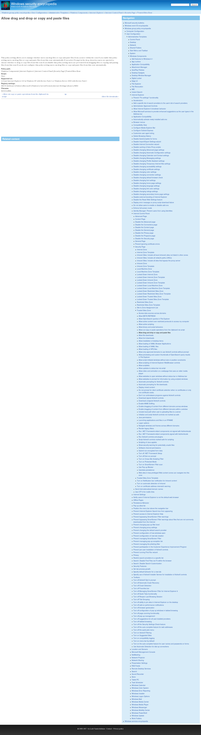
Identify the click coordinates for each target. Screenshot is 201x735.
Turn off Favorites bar (141, 588)
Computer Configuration (135, 31)
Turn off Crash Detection (142, 585)
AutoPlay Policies (138, 70)
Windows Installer (138, 693)
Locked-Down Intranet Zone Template (151, 282)
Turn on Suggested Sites (142, 635)
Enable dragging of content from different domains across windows (163, 406)
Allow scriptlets (144, 365)
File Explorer (136, 84)
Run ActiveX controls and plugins (151, 437)
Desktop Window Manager (141, 75)
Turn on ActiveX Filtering (142, 632)
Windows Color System (140, 688)
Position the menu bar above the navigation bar (150, 508)
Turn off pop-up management (144, 616)
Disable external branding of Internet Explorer (150, 197)
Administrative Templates (59, 13)
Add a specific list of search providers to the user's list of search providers (160, 103)
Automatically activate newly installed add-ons (150, 119)
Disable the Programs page (145, 235)
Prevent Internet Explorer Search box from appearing (153, 511)
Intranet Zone (142, 263)
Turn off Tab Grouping (141, 599)
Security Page (130, 13)
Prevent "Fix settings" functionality (145, 97)
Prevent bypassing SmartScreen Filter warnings (150, 517)
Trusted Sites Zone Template (147, 478)
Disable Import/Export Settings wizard (147, 141)
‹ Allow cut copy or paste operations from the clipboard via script (25, 95)
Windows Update (138, 715)
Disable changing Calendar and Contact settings (151, 155)
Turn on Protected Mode (148, 461)
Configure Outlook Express (143, 130)
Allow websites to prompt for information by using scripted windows (163, 379)
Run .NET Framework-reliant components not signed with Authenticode (165, 431)
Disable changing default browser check (148, 177)
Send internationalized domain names (149, 489)
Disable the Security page (144, 238)
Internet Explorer (97, 13)
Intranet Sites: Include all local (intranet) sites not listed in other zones (162, 255)
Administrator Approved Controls (145, 106)
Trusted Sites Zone (144, 13)
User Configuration (39, 13)
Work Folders (137, 718)
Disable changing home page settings (147, 183)
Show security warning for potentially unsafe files (156, 445)
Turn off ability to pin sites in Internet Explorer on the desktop (155, 602)
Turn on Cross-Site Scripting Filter (151, 459)
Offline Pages (138, 500)
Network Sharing (138, 660)
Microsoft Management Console (143, 652)
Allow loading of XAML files (148, 346)
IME (133, 89)
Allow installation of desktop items (151, 341)
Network (133, 45)
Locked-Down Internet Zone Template (151, 277)
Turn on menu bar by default (143, 641)
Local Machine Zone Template (148, 271)
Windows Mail (137, 699)
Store (134, 677)
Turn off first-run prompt (147, 456)
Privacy (136, 555)
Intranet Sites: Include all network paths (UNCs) (154, 258)
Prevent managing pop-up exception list (148, 541)
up (66, 94)
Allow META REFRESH (147, 316)
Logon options (144, 423)
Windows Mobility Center (141, 710)
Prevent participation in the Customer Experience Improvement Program (160, 547)
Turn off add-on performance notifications (148, 605)
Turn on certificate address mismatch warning (153, 486)
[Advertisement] (60, 38)
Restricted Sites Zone (145, 302)
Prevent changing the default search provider (150, 530)
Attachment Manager (139, 67)
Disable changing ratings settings (145, 191)
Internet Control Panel (114, 13)
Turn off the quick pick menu (143, 630)
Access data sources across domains (152, 313)
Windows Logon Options (141, 696)
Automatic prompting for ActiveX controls (154, 381)
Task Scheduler (137, 682)
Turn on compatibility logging (143, 638)
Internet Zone (142, 249)
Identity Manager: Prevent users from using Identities (152, 211)
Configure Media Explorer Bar (144, 128)
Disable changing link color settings (146, 188)
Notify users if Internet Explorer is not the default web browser (156, 497)
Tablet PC (135, 679)
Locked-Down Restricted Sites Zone (150, 291)
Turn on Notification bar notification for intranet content (157, 480)
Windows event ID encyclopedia (136, 25)
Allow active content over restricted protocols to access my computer (164, 321)
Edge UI (135, 81)
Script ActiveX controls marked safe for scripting (156, 439)
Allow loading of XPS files (148, 349)
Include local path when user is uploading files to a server (160, 412)
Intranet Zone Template (145, 266)
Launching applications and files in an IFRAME (156, 420)
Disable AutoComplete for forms (145, 139)
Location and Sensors (140, 649)
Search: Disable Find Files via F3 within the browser (152, 560)
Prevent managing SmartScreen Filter (147, 538)
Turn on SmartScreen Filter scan (151, 464)
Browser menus (139, 122)
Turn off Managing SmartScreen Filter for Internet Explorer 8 (155, 591)
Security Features (139, 566)
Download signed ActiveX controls (151, 398)
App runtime (136, 61)
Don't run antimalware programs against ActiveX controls (159, 395)
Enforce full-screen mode (142, 208)
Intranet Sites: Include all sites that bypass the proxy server (158, 260)
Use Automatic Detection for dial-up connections (151, 646)
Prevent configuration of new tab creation (148, 536)
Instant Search (137, 92)
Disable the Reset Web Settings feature (147, 199)
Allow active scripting (146, 324)
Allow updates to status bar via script (152, 368)
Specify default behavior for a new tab (147, 572)
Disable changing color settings (144, 172)
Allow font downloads (146, 338)
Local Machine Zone (144, 269)
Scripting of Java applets (148, 442)
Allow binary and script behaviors (151, 327)
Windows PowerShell (139, 713)
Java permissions (145, 417)
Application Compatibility (141, 64)
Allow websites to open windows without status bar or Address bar (163, 376)
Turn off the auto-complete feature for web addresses (153, 627)
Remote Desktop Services (141, 668)
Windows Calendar (139, 685)
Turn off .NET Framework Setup (150, 453)
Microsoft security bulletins (134, 23)
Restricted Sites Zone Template (148, 305)
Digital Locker (137, 78)
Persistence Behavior (141, 503)
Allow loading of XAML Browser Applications (155, 343)
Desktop (133, 42)
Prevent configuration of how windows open (149, 533)
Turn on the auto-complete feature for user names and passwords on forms (161, 644)
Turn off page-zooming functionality (146, 613)
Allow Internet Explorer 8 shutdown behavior (149, 108)
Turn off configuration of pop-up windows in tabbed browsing (155, 610)
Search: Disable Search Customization (147, 563)
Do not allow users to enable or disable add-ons (151, 205)
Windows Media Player (140, 704)
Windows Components (79, 13)
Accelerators (138, 100)
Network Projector (138, 657)
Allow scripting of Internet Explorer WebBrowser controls (159, 363)
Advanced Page (141, 216)
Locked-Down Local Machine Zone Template (153, 288)
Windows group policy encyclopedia (16, 13)
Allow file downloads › (110, 96)
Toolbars (136, 577)
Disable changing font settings (144, 180)
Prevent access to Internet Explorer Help (148, 514)
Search (134, 671)
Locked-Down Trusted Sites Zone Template (153, 299)
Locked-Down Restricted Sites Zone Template (154, 294)
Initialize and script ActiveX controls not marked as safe (159, 414)
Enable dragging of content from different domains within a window (163, 409)
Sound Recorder (138, 674)
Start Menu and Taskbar (139, 50)
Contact (109, 729)
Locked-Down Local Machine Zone (149, 285)
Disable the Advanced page (145, 222)
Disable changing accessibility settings (147, 166)
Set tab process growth (141, 569)
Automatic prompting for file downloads (153, 384)
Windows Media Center (140, 702)
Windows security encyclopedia (34, 3)
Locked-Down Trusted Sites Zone (149, 296)
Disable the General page (144, 230)
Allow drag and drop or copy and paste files (155, 332)
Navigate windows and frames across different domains (159, 425)
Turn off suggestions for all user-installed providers (151, 619)
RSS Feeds (136, 666)
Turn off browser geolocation (143, 607)
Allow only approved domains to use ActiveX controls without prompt (164, 352)
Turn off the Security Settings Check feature (149, 624)
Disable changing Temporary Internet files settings (151, 163)
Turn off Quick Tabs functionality (145, 594)
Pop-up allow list (139, 505)
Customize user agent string (143, 133)
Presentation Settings (139, 663)
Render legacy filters (146, 428)
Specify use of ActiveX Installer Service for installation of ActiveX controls (160, 574)
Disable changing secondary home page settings (151, 194)
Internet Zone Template (145, 252)
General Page (140, 241)
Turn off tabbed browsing (142, 621)
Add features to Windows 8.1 (142, 59)
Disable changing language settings (146, 186)
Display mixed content (147, 387)
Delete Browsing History (142, 136)
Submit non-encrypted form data (150, 450)
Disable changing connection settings (147, 175)
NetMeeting (136, 655)
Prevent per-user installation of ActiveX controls (150, 549)
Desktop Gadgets (138, 73)
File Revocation (137, 86)
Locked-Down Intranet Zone (147, 280)
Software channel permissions (150, 448)
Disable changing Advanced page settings (148, 150)
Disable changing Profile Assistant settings (148, 161)
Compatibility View (140, 125)
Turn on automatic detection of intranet (151, 483)
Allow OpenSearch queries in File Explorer (154, 319)
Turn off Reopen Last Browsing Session (147, 596)
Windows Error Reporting (141, 691)
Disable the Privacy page (144, 233)
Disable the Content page (144, 227)
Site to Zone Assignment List (147, 307)
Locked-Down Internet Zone (147, 274)
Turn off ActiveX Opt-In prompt (144, 580)
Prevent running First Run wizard (145, 552)
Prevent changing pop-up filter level (146, 524)
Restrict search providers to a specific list (148, 558)
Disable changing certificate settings (146, 169)
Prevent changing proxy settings (145, 527)
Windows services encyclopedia (136, 721)
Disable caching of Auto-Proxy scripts (147, 147)
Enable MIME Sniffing (146, 403)
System (132, 53)
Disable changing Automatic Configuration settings (151, 152)
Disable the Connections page (146, 224)
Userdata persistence (146, 470)
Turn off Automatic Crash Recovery (146, 583)
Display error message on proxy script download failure (153, 202)
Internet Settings (139, 494)
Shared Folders (135, 48)
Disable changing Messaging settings (147, 158)
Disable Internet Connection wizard (146, 144)
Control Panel (135, 39)
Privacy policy (118, 729)
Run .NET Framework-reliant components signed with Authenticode (163, 434)
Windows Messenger (139, 707)
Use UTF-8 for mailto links (144, 492)
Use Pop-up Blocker (146, 467)
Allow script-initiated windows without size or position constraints (162, 360)
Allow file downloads (146, 335)
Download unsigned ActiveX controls (152, 401)
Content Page (140, 219)
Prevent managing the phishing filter (146, 544)
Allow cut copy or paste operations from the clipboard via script (162, 330)
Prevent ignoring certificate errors (147, 244)
